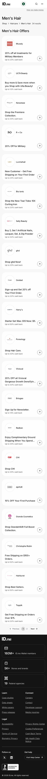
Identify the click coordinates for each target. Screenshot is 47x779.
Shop (4, 23)
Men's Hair (26, 23)
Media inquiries (32, 712)
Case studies (7, 698)
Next (33, 629)
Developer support (33, 707)
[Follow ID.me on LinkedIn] (11, 757)
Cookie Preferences (34, 729)
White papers (8, 707)
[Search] (36, 3)
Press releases (8, 712)
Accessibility (7, 724)
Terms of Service (9, 733)
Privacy (5, 729)
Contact (28, 702)
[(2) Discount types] (23, 3)
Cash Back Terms (33, 733)
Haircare (14, 23)
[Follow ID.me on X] (4, 757)
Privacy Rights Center (35, 724)
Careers (29, 698)
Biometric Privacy (10, 738)
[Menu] (42, 3)
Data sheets (7, 702)
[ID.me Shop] (7, 3)
